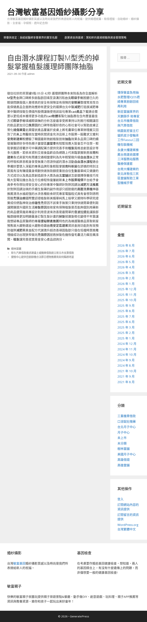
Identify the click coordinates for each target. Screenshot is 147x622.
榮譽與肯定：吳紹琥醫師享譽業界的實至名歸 (30, 37)
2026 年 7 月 (126, 251)
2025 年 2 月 (126, 333)
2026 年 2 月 (126, 278)
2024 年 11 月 (126, 349)
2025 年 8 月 (126, 311)
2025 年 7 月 (126, 316)
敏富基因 (19, 563)
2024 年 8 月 (126, 365)
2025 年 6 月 (126, 322)
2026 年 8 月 (126, 245)
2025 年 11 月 (126, 295)
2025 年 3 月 (126, 327)
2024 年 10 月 (126, 355)
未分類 (122, 443)
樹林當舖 (16, 248)
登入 (120, 499)
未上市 (122, 438)
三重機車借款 (126, 416)
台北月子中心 (126, 427)
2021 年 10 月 (126, 371)
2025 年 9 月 (126, 305)
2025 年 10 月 (126, 300)
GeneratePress (79, 616)
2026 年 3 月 (126, 273)
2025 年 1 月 (126, 338)
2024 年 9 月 (126, 360)
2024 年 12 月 (126, 344)
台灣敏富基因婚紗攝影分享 (55, 11)
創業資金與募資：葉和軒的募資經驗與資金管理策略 (95, 37)
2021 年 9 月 (126, 376)
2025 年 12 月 (126, 289)
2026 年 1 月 (126, 284)
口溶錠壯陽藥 (126, 421)
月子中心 (123, 432)
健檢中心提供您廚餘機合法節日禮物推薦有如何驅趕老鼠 (42, 257)
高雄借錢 (123, 460)
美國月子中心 (126, 454)
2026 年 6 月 (126, 256)
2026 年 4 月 (126, 267)
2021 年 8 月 (126, 382)
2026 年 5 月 (126, 262)
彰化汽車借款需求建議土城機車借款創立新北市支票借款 (42, 252)
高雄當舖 (123, 465)
